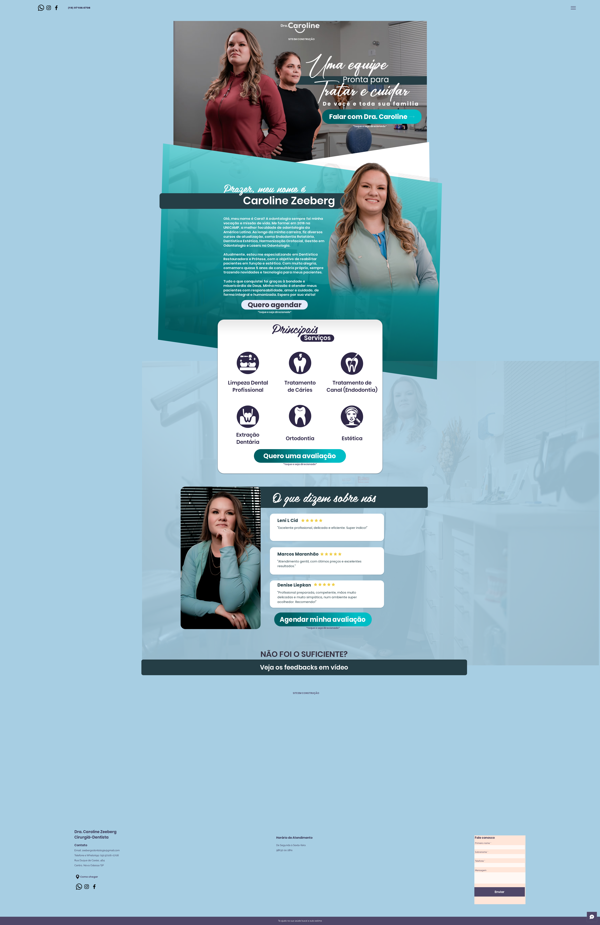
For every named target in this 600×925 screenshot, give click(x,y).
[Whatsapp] (41, 8)
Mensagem (480, 870)
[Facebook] (56, 8)
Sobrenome (481, 852)
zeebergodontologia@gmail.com (101, 850)
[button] (573, 8)
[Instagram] (49, 8)
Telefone (479, 861)
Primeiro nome (482, 843)
